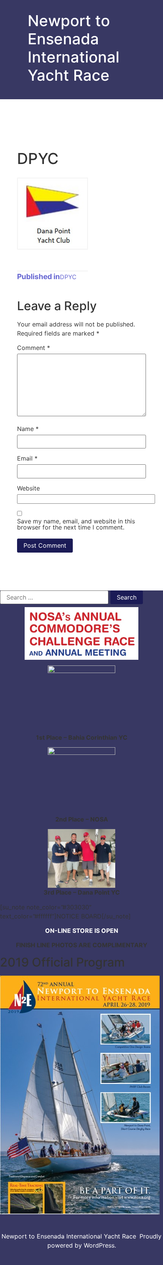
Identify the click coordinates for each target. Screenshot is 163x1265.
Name (28, 429)
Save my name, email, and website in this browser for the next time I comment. (76, 524)
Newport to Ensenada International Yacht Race (73, 47)
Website (28, 488)
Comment (33, 348)
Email (27, 458)
